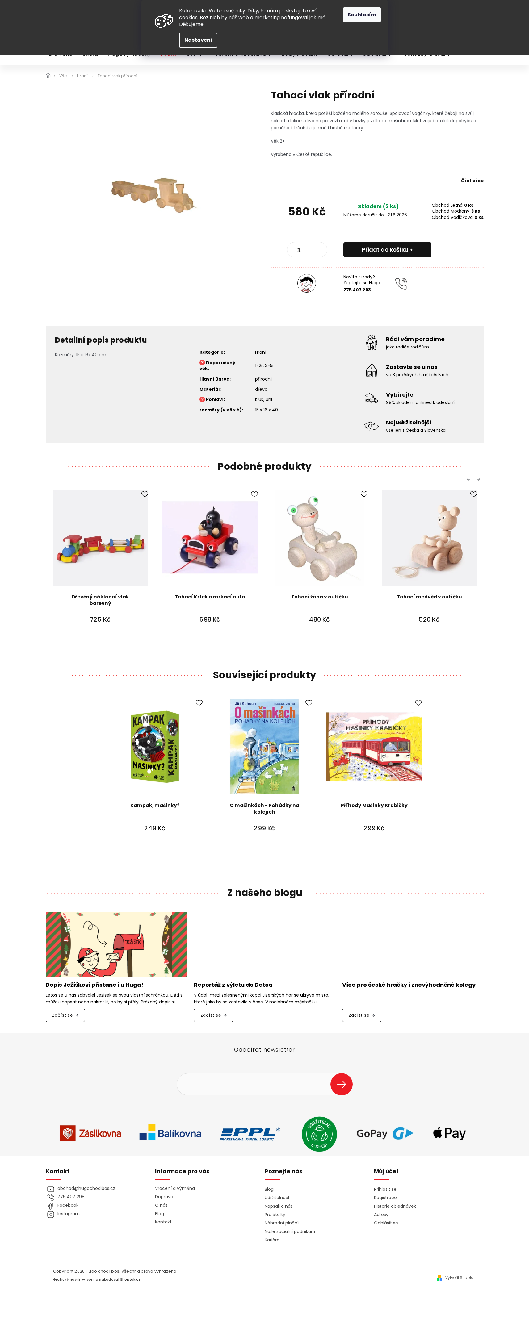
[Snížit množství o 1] (296, 251)
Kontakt (163, 1222)
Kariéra (272, 1240)
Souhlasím (362, 14)
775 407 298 (357, 290)
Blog (159, 1214)
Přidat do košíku (385, 249)
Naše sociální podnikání (290, 1232)
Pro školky (275, 1215)
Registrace (385, 1198)
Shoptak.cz (130, 1279)
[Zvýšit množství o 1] (317, 251)
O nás (161, 1205)
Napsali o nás (279, 1206)
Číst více (472, 180)
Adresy (381, 1215)
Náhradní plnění (282, 1223)
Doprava (164, 1197)
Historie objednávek (395, 1206)
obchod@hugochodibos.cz (86, 1188)
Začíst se (62, 1015)
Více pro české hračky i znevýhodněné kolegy (409, 985)
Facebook (67, 1205)
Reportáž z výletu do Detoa (233, 985)
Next (479, 479)
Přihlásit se (344, 1084)
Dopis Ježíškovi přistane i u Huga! (94, 985)
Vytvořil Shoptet (460, 1277)
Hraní (260, 352)
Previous (469, 479)
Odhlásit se (386, 1223)
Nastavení (198, 40)
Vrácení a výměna (175, 1188)
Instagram (68, 1214)
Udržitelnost (277, 1198)
